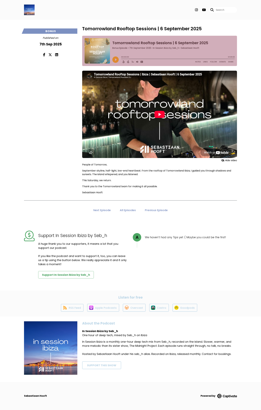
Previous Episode (156, 210)
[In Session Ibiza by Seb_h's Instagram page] (196, 10)
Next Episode (102, 210)
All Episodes (128, 210)
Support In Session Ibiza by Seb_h (66, 275)
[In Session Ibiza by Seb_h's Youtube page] (202, 10)
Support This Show (101, 365)
